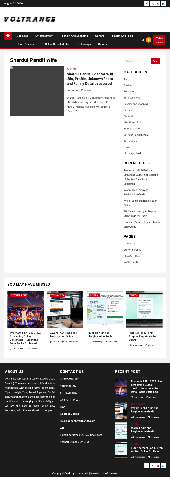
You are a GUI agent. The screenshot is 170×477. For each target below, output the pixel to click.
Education (129, 91)
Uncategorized (132, 153)
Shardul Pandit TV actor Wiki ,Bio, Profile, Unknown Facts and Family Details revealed (90, 79)
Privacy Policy (132, 255)
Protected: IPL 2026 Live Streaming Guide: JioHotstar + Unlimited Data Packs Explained (25, 338)
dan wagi (87, 90)
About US (129, 243)
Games (102, 44)
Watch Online (159, 39)
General (100, 35)
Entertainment (44, 35)
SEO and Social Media (55, 44)
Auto (126, 79)
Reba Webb (32, 348)
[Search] (143, 40)
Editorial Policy (132, 249)
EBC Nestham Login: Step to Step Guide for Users (143, 336)
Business (22, 35)
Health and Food (122, 35)
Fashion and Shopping (74, 35)
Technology (83, 44)
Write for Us (131, 262)
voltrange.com (13, 378)
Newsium (95, 473)
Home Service (26, 44)
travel (127, 147)
